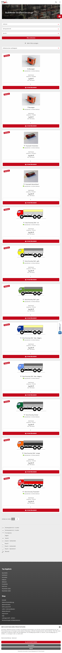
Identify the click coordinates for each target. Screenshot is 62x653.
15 (13, 519)
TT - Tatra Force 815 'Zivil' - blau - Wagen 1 (31, 338)
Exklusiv (4, 579)
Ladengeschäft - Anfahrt (8, 618)
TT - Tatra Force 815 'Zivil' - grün (31, 299)
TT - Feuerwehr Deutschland (31, 184)
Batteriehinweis (6, 604)
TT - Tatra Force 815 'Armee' (31, 415)
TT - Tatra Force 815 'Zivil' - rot (31, 222)
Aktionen (4, 582)
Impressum (5, 613)
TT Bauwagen (31, 107)
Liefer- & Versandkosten (8, 609)
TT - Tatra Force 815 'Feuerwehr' (31, 492)
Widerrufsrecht (6, 611)
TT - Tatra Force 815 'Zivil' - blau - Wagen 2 (31, 376)
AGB (3, 616)
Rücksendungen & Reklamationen (11, 620)
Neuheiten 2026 (6, 591)
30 (17, 519)
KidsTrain (4, 586)
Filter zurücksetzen (31, 37)
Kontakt (4, 600)
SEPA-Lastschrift (6, 607)
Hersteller (4, 577)
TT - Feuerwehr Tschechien (31, 146)
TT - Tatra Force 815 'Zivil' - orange (31, 453)
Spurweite (4, 573)
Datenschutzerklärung (8, 602)
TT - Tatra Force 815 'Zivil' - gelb (31, 261)
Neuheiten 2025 (6, 588)
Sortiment (4, 575)
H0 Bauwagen (31, 69)
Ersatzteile (5, 584)
